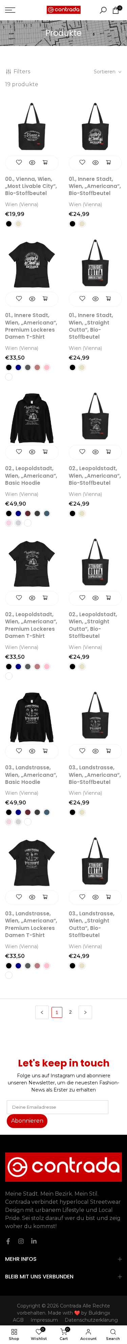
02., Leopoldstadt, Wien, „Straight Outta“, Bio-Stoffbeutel (93, 625)
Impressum (44, 1320)
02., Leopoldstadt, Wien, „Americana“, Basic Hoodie (31, 475)
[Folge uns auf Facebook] (8, 1241)
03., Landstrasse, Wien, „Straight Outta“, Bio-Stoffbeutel (91, 924)
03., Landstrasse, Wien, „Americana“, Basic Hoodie (31, 775)
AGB (18, 1320)
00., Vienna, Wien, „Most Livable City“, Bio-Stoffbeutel (31, 186)
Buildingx (99, 1313)
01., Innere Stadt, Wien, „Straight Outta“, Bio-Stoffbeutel (91, 326)
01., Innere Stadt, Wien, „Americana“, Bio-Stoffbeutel (95, 186)
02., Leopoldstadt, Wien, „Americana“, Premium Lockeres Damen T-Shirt (31, 625)
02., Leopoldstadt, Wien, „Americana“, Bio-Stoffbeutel (95, 475)
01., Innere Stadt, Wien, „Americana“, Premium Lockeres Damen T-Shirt (31, 326)
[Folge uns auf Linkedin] (34, 1241)
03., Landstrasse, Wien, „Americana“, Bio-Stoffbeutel (95, 775)
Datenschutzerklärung (91, 1320)
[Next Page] (85, 1012)
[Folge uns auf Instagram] (21, 1241)
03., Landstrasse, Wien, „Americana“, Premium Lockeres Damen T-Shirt (31, 924)
